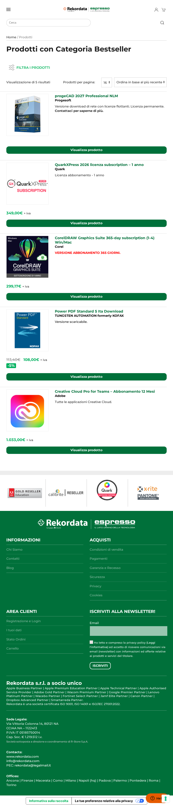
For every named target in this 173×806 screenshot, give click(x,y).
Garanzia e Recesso (105, 568)
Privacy (95, 586)
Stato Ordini (16, 639)
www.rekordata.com (22, 756)
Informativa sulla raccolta (48, 801)
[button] (8, 9)
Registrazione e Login (23, 621)
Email (94, 623)
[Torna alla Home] (86, 9)
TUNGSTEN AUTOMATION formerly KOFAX (89, 316)
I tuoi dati (14, 630)
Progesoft (63, 100)
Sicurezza (97, 577)
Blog (10, 568)
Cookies (96, 595)
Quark (60, 169)
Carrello (12, 648)
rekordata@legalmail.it (33, 765)
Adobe (60, 396)
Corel (59, 247)
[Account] (156, 9)
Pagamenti (98, 559)
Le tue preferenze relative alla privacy (104, 801)
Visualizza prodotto (86, 150)
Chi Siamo (14, 549)
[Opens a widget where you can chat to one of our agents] (157, 798)
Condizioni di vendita (106, 549)
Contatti (12, 559)
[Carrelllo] (164, 9)
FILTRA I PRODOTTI (33, 67)
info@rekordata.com (22, 761)
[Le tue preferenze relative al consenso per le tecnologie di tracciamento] (166, 799)
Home (11, 37)
